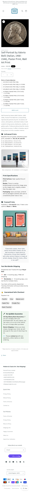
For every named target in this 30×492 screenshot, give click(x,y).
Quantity (3, 71)
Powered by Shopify (16, 485)
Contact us (6, 405)
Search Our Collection (9, 439)
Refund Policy (7, 398)
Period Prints (8, 485)
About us (5, 435)
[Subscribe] (23, 450)
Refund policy (25, 485)
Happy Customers (8, 431)
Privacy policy (7, 488)
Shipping (9, 68)
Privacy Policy (7, 394)
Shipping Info (7, 427)
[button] (3, 11)
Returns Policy (7, 424)
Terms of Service (7, 401)
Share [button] (4, 355)
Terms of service (15, 488)
